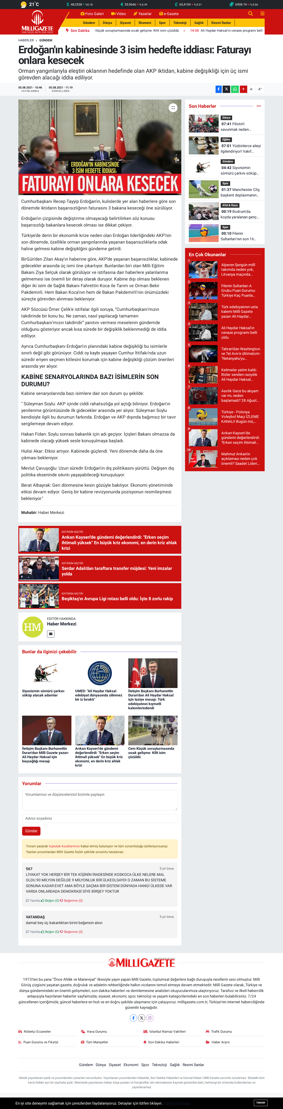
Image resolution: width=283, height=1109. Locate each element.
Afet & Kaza (230, 205)
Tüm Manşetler (97, 1042)
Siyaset (125, 23)
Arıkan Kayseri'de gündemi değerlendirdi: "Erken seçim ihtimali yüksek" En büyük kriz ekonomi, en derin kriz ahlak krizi (99, 757)
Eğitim (226, 139)
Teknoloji (180, 23)
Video (121, 14)
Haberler (26, 40)
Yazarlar (145, 14)
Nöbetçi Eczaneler (37, 1032)
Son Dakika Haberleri (163, 1042)
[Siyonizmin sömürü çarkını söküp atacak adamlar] (46, 673)
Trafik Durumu (221, 1032)
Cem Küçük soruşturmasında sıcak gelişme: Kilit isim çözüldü (151, 752)
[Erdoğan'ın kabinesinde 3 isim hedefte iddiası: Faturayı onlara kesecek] (99, 147)
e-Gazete (171, 14)
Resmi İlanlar (221, 23)
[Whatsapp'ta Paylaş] (235, 89)
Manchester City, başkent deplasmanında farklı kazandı (241, 192)
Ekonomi (145, 23)
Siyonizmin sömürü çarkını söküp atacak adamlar (43, 693)
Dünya (107, 23)
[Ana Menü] (261, 14)
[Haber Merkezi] (32, 627)
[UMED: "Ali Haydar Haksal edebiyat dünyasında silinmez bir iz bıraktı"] (99, 673)
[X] (141, 1018)
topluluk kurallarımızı (65, 846)
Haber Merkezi (61, 624)
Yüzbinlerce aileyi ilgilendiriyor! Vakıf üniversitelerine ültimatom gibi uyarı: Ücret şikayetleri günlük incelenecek (241, 149)
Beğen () (51, 901)
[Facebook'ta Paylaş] (219, 89)
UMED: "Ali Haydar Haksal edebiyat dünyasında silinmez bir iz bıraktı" (98, 695)
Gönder (31, 831)
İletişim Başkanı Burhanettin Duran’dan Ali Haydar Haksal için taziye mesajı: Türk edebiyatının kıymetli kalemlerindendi (151, 699)
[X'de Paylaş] (226, 89)
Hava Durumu (97, 1032)
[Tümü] (259, 106)
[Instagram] (149, 1018)
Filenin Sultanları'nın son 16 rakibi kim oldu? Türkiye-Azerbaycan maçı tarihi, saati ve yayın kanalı (241, 236)
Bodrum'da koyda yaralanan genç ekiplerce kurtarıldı (239, 214)
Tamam (260, 1102)
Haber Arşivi (221, 1042)
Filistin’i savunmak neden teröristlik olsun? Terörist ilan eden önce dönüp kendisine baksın (240, 127)
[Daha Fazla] (243, 89)
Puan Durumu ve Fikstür (40, 1042)
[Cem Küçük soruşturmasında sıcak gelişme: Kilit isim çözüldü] (153, 730)
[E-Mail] (50, 634)
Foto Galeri (94, 14)
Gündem (89, 23)
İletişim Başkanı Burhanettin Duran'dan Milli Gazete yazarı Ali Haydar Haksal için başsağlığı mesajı (45, 754)
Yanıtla (34, 901)
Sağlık (199, 23)
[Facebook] (133, 1018)
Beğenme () (73, 901)
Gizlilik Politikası (176, 1103)
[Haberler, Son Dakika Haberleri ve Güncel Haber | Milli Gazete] (38, 21)
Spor (162, 23)
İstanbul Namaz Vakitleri (167, 1032)
